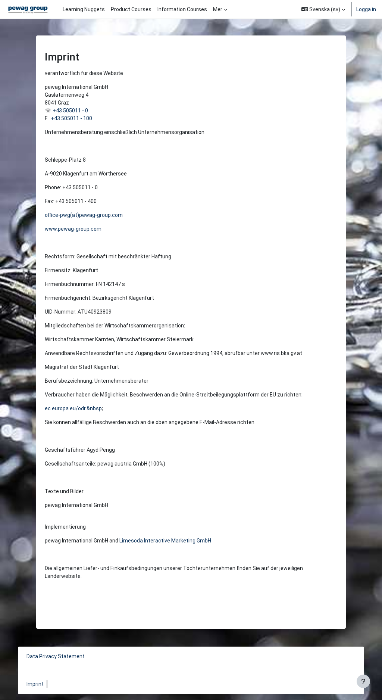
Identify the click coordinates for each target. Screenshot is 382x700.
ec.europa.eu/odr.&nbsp (73, 408)
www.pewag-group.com (73, 229)
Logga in (366, 9)
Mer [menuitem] (217, 9)
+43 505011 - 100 (71, 118)
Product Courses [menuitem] (131, 9)
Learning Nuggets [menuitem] (84, 9)
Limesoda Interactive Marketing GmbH (165, 541)
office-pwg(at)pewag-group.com (84, 215)
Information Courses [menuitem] (182, 9)
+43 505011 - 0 (70, 110)
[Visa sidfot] (363, 681)
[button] (323, 9)
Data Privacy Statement (55, 656)
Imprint (35, 684)
